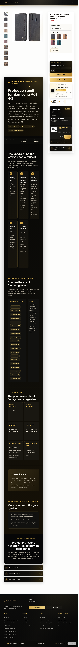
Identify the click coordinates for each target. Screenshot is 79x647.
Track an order (26, 625)
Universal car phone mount (62, 130)
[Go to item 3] (6, 25)
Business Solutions (62, 620)
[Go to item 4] (6, 30)
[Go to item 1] (6, 14)
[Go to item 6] (6, 41)
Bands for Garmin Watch (10, 634)
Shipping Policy (25, 623)
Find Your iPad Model (45, 620)
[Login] (62, 2)
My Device (6, 617)
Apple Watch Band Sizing (46, 625)
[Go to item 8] (6, 52)
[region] (27, 27)
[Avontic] (11, 600)
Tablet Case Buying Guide (46, 623)
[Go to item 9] (6, 58)
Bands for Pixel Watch (9, 637)
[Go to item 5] (6, 36)
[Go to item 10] (6, 64)
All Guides (42, 617)
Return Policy (25, 620)
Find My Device (37, 607)
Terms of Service (62, 625)
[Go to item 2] (6, 19)
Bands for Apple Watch (9, 628)
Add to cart (61, 74)
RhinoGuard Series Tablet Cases (12, 623)
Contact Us (24, 617)
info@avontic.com (32, 601)
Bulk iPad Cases (8, 625)
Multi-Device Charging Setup (47, 628)
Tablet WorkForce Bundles (11, 620)
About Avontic (61, 617)
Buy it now (61, 79)
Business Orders (54, 607)
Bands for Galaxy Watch (10, 631)
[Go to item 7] (6, 47)
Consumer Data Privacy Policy (65, 623)
